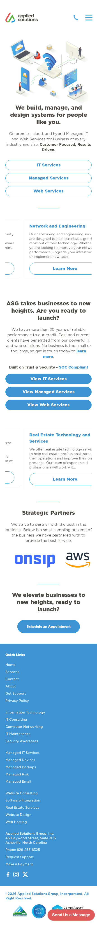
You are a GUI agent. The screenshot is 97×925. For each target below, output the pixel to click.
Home (10, 665)
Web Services (48, 191)
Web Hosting (16, 822)
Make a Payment (19, 864)
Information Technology (25, 712)
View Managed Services (49, 391)
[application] (71, 916)
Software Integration (22, 800)
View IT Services (48, 378)
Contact (12, 679)
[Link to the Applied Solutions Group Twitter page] (23, 874)
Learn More (56, 268)
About (10, 686)
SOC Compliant (73, 367)
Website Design (18, 815)
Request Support (19, 857)
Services (12, 672)
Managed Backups (20, 767)
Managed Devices (20, 760)
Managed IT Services (22, 753)
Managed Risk (17, 774)
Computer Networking (24, 727)
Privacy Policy (17, 700)
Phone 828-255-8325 (22, 850)
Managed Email (18, 781)
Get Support (15, 693)
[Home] (21, 17)
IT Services (49, 165)
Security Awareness (21, 741)
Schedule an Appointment (49, 626)
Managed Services (49, 178)
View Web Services (48, 404)
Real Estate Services (22, 807)
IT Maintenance (17, 734)
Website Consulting (21, 793)
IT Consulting (16, 719)
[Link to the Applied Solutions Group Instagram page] (14, 874)
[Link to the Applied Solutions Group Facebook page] (8, 874)
